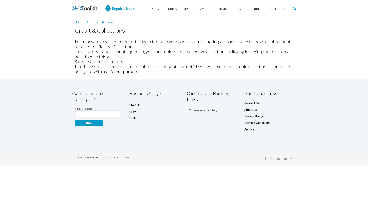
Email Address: (84, 108)
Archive (249, 129)
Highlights (277, 8)
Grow (172, 8)
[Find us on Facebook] (265, 158)
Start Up (155, 8)
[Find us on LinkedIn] (278, 158)
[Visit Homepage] (103, 8)
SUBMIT (89, 123)
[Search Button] (294, 8)
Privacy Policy (253, 116)
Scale (187, 8)
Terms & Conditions (257, 123)
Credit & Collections (100, 22)
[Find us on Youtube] (285, 158)
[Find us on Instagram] (292, 158)
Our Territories (250, 8)
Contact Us (251, 103)
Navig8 (203, 8)
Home (79, 22)
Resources (223, 8)
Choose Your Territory (203, 110)
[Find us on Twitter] (271, 158)
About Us (250, 110)
